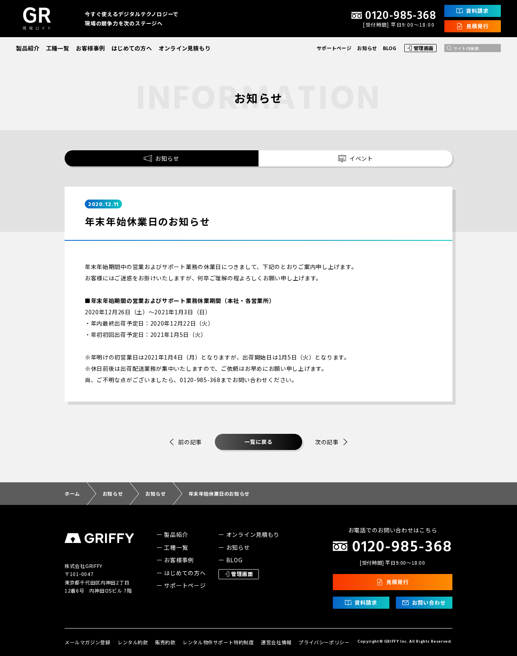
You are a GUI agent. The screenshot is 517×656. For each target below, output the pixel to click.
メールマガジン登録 (87, 642)
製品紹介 (27, 48)
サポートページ (334, 47)
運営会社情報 (276, 642)
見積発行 (477, 26)
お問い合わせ (429, 602)
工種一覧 (57, 48)
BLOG (390, 47)
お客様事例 (90, 48)
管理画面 (424, 47)
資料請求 (477, 11)
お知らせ (367, 47)
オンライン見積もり (185, 48)
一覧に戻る (258, 442)
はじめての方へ (131, 48)
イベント (361, 158)
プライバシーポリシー (323, 642)
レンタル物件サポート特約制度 (218, 642)
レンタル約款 (133, 642)
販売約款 (165, 642)
